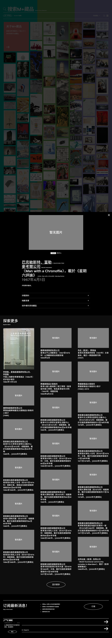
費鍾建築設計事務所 (49, 384)
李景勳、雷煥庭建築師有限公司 (16, 372)
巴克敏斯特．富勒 (37, 262)
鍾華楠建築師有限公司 (12, 408)
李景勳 (6, 374)
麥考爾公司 (31, 267)
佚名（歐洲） (83, 350)
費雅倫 (93, 350)
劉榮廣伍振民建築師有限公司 (15, 442)
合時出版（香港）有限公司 (89, 559)
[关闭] (108, 215)
